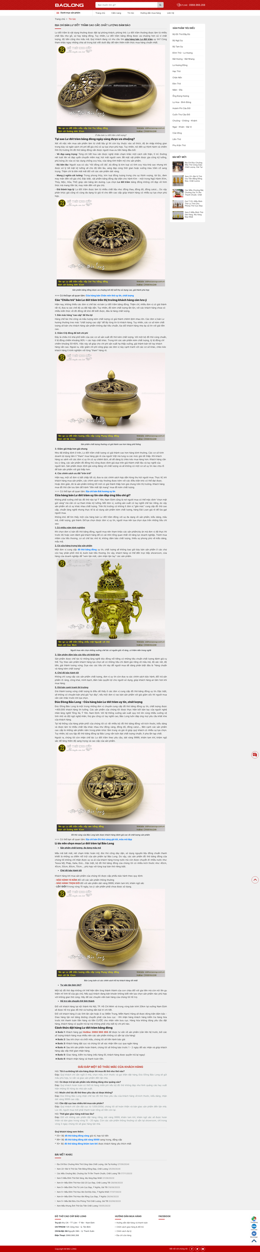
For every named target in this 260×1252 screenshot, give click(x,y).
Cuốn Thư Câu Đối (181, 114)
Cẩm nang (116, 13)
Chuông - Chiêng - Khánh (185, 120)
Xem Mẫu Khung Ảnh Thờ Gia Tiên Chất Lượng (77, 1206)
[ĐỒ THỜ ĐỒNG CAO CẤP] (69, 5)
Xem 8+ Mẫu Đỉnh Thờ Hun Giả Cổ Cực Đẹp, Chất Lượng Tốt (83, 1182)
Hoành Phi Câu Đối (182, 108)
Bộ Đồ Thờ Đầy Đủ (181, 34)
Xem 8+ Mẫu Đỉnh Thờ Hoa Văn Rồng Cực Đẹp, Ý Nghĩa (81, 1196)
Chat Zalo (254, 1229)
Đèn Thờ (177, 83)
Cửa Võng (177, 133)
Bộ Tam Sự (178, 46)
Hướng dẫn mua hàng (150, 13)
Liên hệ (170, 13)
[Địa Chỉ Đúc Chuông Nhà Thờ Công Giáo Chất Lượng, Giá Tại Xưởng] (178, 166)
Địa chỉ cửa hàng (123, 1235)
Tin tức (130, 13)
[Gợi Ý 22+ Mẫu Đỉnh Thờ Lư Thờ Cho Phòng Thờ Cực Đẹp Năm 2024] (178, 204)
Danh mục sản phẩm (70, 12)
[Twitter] (197, 1249)
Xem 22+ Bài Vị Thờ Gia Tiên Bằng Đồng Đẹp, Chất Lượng (82, 1169)
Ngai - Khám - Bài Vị (182, 127)
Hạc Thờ (177, 71)
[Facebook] (191, 1249)
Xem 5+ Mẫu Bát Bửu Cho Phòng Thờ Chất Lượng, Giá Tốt (82, 1201)
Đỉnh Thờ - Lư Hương (183, 53)
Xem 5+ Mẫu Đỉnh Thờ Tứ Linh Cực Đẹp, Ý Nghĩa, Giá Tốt (82, 1187)
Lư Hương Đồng (180, 65)
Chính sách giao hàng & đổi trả (130, 1227)
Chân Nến (177, 77)
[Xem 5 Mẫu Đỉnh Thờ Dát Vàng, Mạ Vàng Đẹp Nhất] (178, 215)
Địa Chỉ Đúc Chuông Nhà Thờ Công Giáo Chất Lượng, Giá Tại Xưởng (87, 1164)
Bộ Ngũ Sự (178, 40)
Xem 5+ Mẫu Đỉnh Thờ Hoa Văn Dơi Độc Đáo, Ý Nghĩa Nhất (83, 1192)
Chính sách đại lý (123, 1231)
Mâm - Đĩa (177, 90)
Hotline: (192, 5)
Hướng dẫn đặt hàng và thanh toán (132, 1222)
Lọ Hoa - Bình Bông (182, 102)
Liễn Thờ (177, 139)
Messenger (254, 1237)
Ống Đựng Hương (181, 96)
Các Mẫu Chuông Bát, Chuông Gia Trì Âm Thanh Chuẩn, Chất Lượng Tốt (88, 1173)
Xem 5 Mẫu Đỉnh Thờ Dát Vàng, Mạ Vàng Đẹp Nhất (79, 1178)
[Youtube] (203, 1249)
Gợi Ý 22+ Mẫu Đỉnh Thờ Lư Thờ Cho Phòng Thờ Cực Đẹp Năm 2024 (194, 203)
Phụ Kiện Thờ (179, 145)
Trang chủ (100, 13)
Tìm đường (254, 1222)
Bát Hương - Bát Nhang (183, 59)
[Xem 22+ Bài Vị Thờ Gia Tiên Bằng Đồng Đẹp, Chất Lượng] (178, 180)
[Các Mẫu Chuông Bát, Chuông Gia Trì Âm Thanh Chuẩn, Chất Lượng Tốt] (178, 193)
